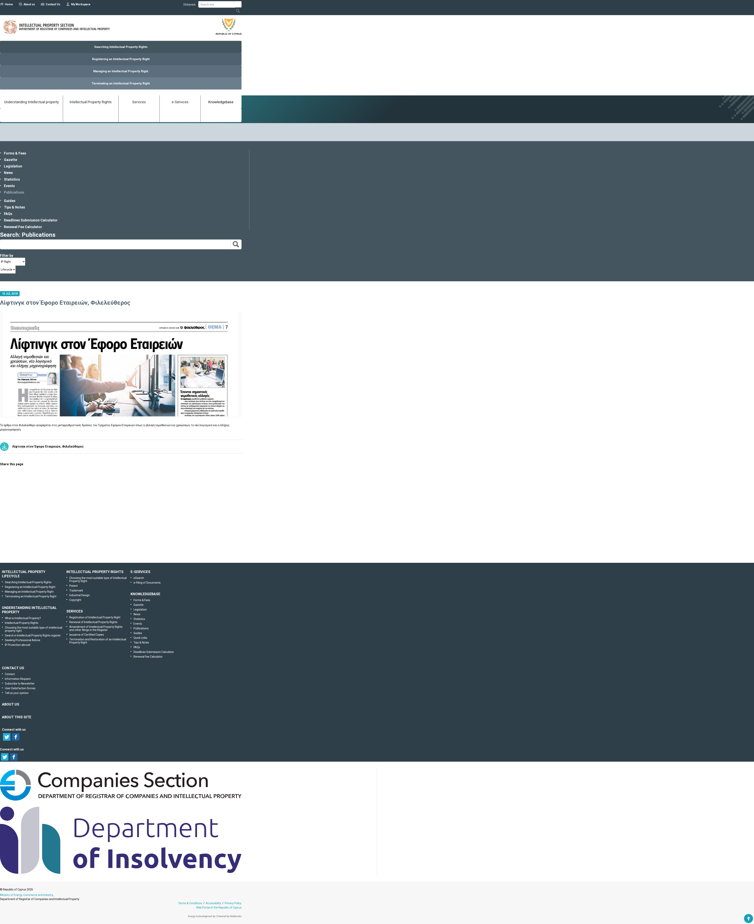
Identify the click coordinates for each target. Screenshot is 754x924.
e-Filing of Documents (147, 582)
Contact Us (53, 4)
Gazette (10, 160)
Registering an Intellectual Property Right (121, 59)
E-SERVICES (140, 572)
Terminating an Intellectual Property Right (121, 83)
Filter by (6, 255)
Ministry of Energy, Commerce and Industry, (27, 895)
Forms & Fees (15, 153)
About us (29, 4)
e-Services (180, 102)
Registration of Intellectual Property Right (94, 617)
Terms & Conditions (190, 903)
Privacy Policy (233, 903)
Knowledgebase (220, 102)
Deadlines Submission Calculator (31, 220)
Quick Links (140, 637)
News (8, 173)
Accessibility (213, 903)
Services (139, 102)
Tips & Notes (14, 207)
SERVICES (74, 611)
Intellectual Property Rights (91, 102)
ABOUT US (10, 704)
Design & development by (201, 916)
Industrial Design (79, 595)
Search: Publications (27, 234)
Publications (14, 192)
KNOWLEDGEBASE (145, 594)
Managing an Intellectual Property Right (120, 71)
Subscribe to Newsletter (120, 511)
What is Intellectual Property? (23, 618)
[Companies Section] (121, 800)
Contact (10, 674)
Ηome (9, 4)
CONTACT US (13, 668)
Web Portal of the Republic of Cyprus (219, 907)
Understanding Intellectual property (31, 102)
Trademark (76, 590)
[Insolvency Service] (121, 872)
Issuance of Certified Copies (86, 634)
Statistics (12, 179)
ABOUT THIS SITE (16, 717)
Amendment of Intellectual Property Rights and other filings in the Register (96, 628)
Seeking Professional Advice (22, 640)
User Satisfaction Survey (124, 531)
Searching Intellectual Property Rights (120, 47)
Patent (73, 585)
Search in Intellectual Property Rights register (33, 635)
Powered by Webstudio (229, 916)
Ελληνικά (189, 4)
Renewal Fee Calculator (23, 227)
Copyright (75, 599)
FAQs (8, 214)
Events (9, 186)
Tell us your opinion (127, 552)
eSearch (139, 577)
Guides (9, 201)
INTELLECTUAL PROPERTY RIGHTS (95, 572)
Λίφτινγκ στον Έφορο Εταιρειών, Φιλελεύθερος (48, 446)
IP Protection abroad (17, 644)
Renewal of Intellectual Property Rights (93, 622)
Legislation (13, 166)
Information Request (120, 490)
